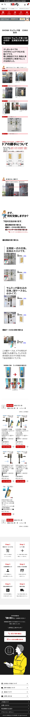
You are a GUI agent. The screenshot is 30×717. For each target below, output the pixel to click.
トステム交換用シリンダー (13, 8)
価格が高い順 (11, 408)
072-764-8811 (15, 633)
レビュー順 (23, 408)
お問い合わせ (5, 705)
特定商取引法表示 (6, 709)
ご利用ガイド (5, 702)
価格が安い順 (18, 405)
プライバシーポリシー (7, 712)
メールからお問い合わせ (15, 639)
